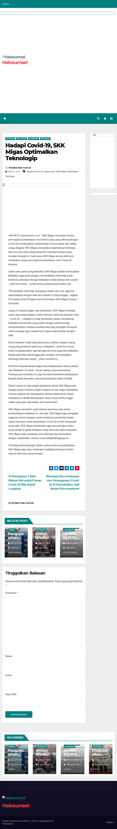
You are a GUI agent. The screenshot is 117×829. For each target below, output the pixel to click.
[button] (98, 118)
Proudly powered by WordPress (16, 821)
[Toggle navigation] (111, 118)
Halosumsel (15, 806)
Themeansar (7, 824)
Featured (10, 138)
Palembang (33, 138)
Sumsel (12, 530)
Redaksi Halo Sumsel (20, 167)
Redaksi (5, 4)
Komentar (11, 593)
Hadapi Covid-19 (35, 171)
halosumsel (49, 171)
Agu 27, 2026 (16, 760)
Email (8, 675)
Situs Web (10, 694)
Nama (8, 656)
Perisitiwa (45, 138)
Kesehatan (21, 138)
